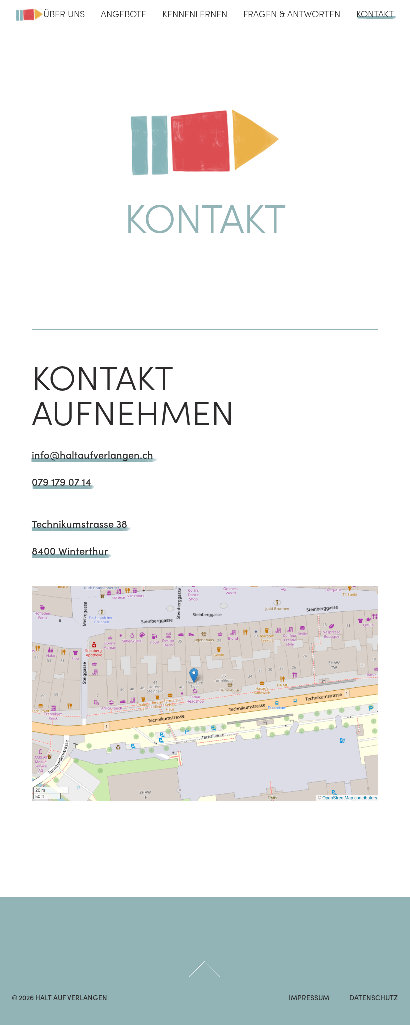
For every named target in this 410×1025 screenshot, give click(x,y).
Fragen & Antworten (292, 14)
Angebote (123, 14)
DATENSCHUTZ (374, 998)
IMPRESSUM (309, 998)
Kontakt (375, 14)
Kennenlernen (195, 14)
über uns (64, 14)
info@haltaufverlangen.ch (93, 455)
